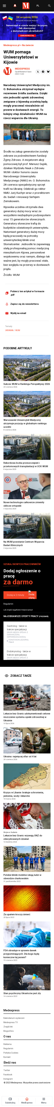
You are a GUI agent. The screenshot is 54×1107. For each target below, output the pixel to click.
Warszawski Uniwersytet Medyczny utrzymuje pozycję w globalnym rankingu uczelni (25, 423)
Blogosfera (8, 1031)
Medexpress (22, 68)
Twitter (6, 1070)
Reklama (7, 1044)
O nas (7, 1036)
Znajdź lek (8, 1027)
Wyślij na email (18, 313)
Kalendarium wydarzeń (13, 1018)
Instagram (8, 1079)
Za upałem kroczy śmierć (16, 914)
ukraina (9, 330)
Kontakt (7, 1057)
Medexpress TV (10, 1022)
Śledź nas (9, 1062)
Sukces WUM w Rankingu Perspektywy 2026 (26, 384)
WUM (17, 330)
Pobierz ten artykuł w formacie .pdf (27, 293)
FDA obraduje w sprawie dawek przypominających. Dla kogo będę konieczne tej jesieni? (21, 954)
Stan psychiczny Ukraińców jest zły (22, 993)
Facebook (7, 1074)
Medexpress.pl (11, 45)
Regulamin (8, 604)
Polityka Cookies (10, 1053)
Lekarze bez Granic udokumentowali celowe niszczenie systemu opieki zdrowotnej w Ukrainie (26, 717)
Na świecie (28, 45)
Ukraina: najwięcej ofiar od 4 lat (19, 756)
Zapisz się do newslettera (24, 304)
